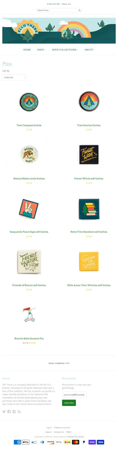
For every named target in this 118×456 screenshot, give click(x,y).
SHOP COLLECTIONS (64, 49)
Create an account (62, 427)
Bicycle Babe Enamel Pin (29, 338)
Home (51, 363)
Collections (59, 363)
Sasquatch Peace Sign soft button (29, 231)
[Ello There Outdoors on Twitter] (4, 411)
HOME (27, 49)
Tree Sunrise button (89, 125)
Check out (66, 4)
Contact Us (59, 432)
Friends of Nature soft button (29, 285)
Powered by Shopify (75, 436)
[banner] (59, 31)
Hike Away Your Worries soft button (89, 285)
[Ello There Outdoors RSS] (19, 411)
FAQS (68, 432)
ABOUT (89, 49)
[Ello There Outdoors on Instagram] (14, 411)
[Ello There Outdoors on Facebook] (9, 411)
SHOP (40, 49)
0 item (53, 4)
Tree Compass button (29, 125)
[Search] (80, 10)
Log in (49, 427)
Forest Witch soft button (88, 178)
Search (48, 432)
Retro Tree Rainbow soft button (89, 231)
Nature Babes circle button (29, 178)
